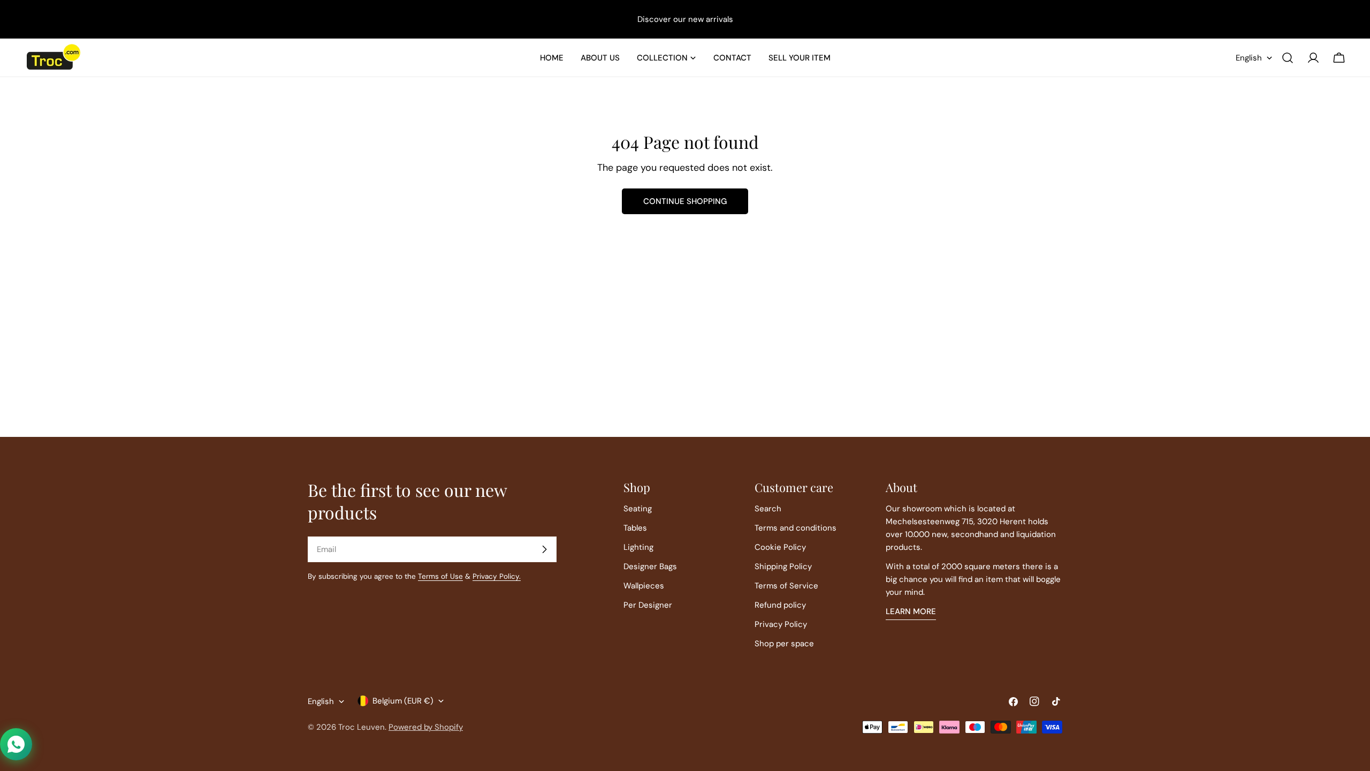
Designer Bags (650, 566)
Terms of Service (786, 585)
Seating (637, 508)
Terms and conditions (795, 528)
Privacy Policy (781, 624)
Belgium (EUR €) (402, 701)
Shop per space (784, 643)
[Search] (1287, 58)
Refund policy (780, 605)
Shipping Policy (783, 566)
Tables (635, 528)
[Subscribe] (544, 549)
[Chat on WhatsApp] (16, 744)
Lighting (638, 547)
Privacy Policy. (497, 576)
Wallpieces (643, 585)
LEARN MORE (911, 611)
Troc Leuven (361, 727)
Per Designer (647, 605)
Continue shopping (685, 201)
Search (768, 508)
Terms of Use (440, 576)
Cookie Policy (780, 547)
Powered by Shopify (426, 727)
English (1249, 57)
